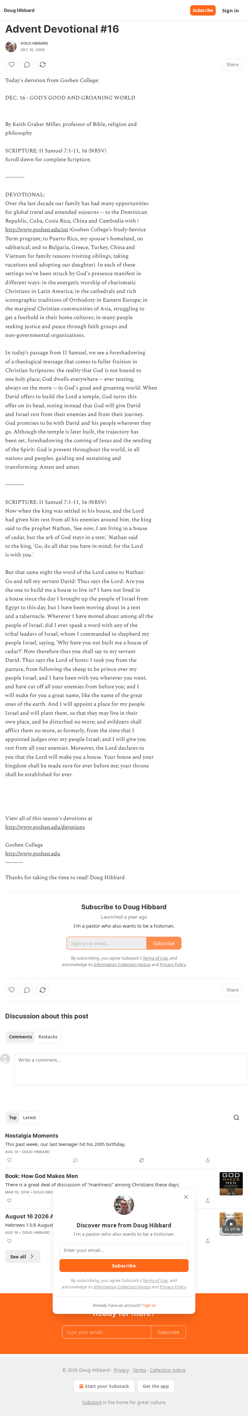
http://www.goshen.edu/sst (36, 229)
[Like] (11, 64)
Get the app (156, 1386)
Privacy (121, 1370)
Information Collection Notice (122, 1287)
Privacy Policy (173, 1287)
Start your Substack (107, 1386)
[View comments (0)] (27, 64)
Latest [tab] (29, 1117)
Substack (92, 1402)
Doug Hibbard (34, 43)
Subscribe (203, 10)
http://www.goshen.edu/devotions (45, 827)
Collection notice (168, 1370)
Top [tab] (12, 1117)
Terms (139, 1370)
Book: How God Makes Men (41, 1176)
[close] (186, 1197)
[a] (231, 1224)
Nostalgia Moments (31, 1135)
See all (18, 1256)
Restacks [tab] (47, 1037)
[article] (124, 1148)
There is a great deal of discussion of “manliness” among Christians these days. (92, 1184)
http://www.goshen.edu (32, 853)
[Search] (236, 1117)
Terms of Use (155, 1280)
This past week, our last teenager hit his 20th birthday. (65, 1144)
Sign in (230, 10)
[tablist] (33, 1036)
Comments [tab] (20, 1037)
